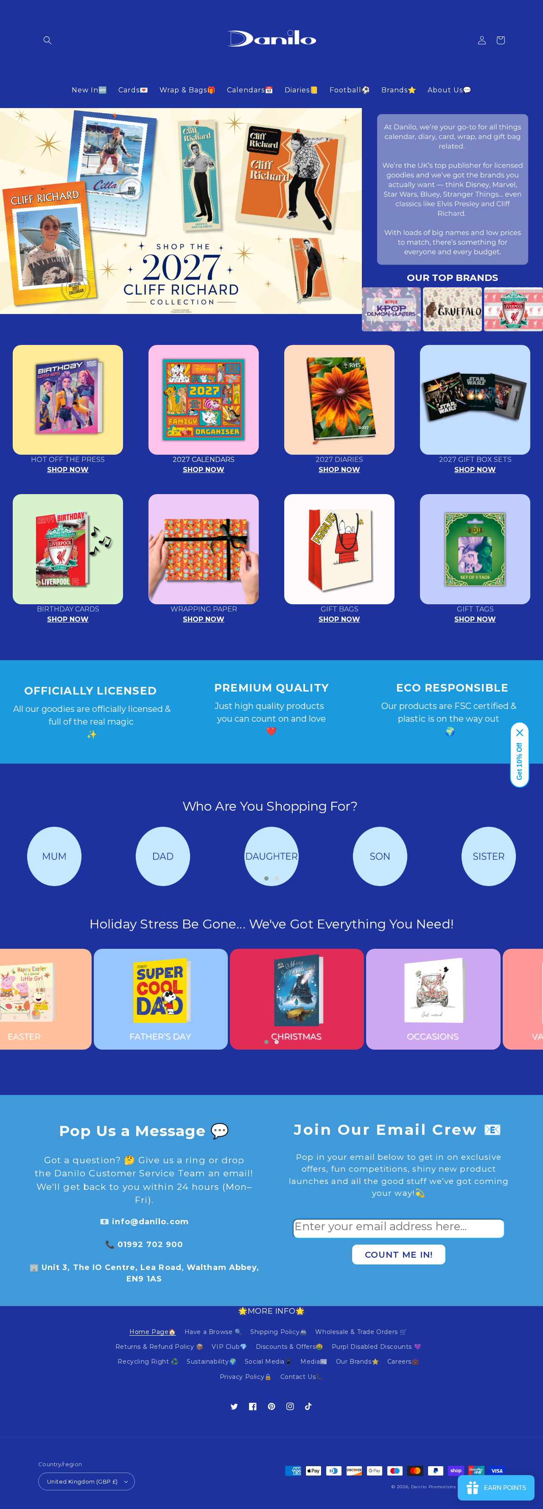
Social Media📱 (268, 1361)
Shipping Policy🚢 (278, 1332)
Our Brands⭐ (357, 1361)
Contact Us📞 (302, 1377)
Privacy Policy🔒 (246, 1377)
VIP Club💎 (229, 1347)
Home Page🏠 (152, 1332)
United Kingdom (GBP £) (82, 1481)
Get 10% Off (519, 761)
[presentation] (349, 309)
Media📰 (313, 1361)
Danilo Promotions (433, 1487)
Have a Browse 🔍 (213, 1332)
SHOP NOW (68, 470)
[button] (47, 40)
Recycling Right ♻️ (148, 1361)
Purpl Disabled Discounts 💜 (377, 1347)
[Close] (519, 732)
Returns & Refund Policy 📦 (159, 1347)
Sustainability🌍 (211, 1361)
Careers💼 (403, 1361)
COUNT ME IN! (399, 1255)
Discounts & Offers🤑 (289, 1347)
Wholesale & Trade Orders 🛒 (361, 1332)
